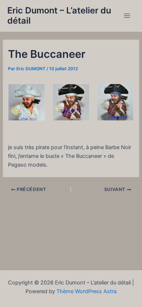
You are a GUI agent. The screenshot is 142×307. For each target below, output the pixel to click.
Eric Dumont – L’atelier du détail (59, 15)
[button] (26, 102)
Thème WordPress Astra (86, 291)
